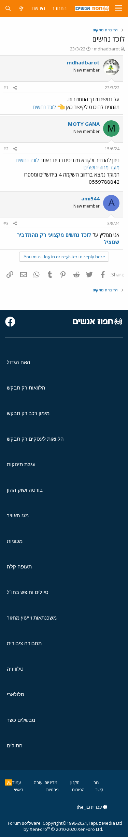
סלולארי (15, 694)
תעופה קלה (19, 566)
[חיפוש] (8, 8)
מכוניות (15, 541)
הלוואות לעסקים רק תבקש (35, 439)
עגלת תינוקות (21, 464)
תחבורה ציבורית (24, 643)
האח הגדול (18, 362)
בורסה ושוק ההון (25, 490)
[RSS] (8, 782)
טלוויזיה (15, 669)
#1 (6, 88)
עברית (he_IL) (90, 807)
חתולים (15, 745)
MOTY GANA (84, 123)
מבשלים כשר (21, 720)
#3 (6, 223)
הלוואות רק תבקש (26, 388)
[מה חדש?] (21, 8)
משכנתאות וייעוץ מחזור (32, 618)
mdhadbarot (107, 49)
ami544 (90, 198)
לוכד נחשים (44, 107)
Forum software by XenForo (55, 826)
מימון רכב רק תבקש (28, 413)
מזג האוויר (18, 515)
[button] (119, 8)
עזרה (38, 782)
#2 (6, 149)
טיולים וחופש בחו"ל (27, 592)
